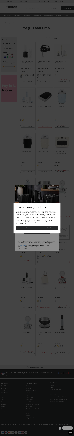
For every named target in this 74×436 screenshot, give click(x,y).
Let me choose (25, 228)
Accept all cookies (47, 228)
